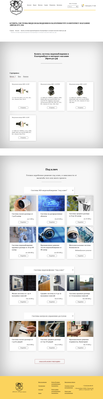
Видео (34, 5)
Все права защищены (22, 391)
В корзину (23, 107)
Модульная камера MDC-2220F (20, 117)
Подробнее (23, 222)
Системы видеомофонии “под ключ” (49, 270)
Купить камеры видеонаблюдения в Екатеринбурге (56, 391)
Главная (12, 30)
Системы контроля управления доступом (49, 316)
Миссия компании (42, 382)
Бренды (12, 76)
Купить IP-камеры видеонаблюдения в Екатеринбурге (56, 384)
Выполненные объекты (70, 382)
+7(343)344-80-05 (88, 385)
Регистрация (74, 3)
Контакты (59, 5)
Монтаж (40, 5)
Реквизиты (52, 5)
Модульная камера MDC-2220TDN (50, 84)
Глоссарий (40, 389)
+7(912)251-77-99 (90, 6)
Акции (39, 393)
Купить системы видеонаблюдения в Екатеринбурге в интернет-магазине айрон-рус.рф (43, 30)
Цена (19, 76)
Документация (41, 386)
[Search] (77, 7)
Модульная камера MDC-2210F (20, 84)
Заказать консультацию (49, 362)
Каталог (29, 5)
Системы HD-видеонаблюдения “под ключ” (49, 190)
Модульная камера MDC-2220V (78, 84)
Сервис (46, 5)
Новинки (25, 76)
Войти (70, 3)
